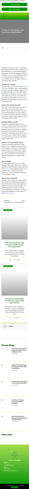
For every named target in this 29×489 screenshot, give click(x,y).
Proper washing (11, 75)
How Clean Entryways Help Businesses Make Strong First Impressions (14, 244)
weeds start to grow (21, 127)
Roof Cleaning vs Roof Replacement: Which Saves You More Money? (19, 418)
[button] (26, 16)
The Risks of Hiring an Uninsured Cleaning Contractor (18, 401)
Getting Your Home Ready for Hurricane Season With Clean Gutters (14, 301)
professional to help (9, 193)
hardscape (7, 168)
